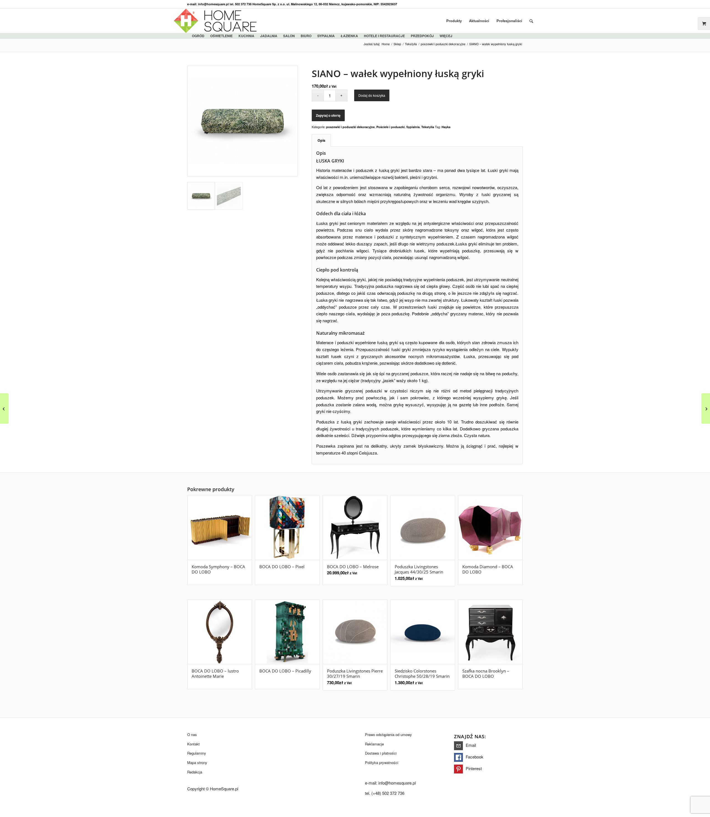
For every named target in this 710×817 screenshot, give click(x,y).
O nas (192, 734)
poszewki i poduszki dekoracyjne (350, 127)
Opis (321, 140)
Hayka (446, 127)
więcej (446, 35)
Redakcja (194, 772)
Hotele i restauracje (384, 35)
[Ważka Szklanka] (705, 408)
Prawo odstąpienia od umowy (388, 734)
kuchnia (246, 35)
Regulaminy (196, 753)
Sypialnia (413, 127)
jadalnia (268, 35)
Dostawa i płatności (381, 753)
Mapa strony (197, 762)
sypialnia (326, 35)
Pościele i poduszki (390, 127)
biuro (306, 35)
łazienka (349, 35)
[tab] (321, 140)
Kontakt (193, 744)
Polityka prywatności (381, 762)
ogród (198, 35)
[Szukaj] (531, 21)
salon (289, 35)
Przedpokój (422, 35)
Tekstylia (427, 127)
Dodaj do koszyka (371, 95)
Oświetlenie (221, 35)
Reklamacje (374, 744)
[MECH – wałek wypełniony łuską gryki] (4, 408)
